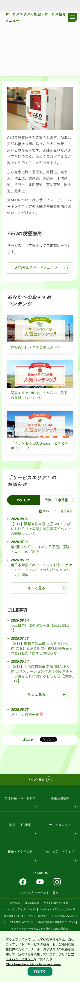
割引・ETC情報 (20, 824)
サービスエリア (60, 824)
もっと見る (36, 588)
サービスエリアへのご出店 (18, 922)
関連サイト (44, 916)
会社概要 (9, 916)
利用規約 (15, 903)
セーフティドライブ (60, 851)
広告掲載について (64, 916)
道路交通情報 (60, 798)
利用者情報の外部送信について (54, 922)
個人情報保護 (31, 903)
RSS (46, 511)
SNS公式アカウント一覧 (38, 892)
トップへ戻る (36, 779)
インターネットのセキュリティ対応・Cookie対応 (38, 928)
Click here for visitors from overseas (33, 964)
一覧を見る (65, 511)
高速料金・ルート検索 (20, 798)
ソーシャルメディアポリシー (56, 909)
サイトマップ (28, 916)
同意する (40, 971)
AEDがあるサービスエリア (36, 268)
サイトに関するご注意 (56, 903)
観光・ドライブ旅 (20, 851)
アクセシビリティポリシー (17, 909)
